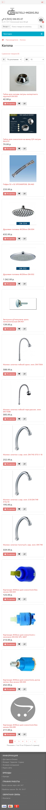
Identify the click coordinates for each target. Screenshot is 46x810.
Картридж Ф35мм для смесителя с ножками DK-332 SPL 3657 (19, 636)
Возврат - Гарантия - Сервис (13, 762)
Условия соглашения (11, 765)
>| (34, 741)
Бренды (6, 776)
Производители (12, 40)
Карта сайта (7, 768)
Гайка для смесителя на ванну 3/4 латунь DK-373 (22, 140)
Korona (22, 40)
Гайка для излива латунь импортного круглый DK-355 (20, 95)
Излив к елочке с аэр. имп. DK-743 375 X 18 (22, 454)
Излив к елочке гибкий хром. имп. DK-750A (23, 364)
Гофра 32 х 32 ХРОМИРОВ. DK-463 (18, 184)
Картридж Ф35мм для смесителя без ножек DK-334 (20, 591)
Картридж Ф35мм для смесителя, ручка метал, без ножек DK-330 (21, 681)
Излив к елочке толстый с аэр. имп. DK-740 (23, 545)
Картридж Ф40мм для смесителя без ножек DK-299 (20, 726)
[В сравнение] (24, 103)
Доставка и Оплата (10, 759)
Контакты (6, 798)
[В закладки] (19, 103)
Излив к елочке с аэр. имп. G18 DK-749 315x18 (20, 501)
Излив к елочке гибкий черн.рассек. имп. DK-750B (22, 410)
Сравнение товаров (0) (10, 54)
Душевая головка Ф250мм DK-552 (18, 274)
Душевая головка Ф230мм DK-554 (18, 229)
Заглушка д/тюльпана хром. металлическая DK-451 (16, 320)
